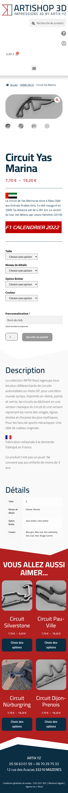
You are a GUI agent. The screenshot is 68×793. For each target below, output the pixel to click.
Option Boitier (14, 278)
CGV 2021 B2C (40, 783)
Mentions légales (56, 783)
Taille (8, 251)
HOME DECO (27, 85)
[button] (34, 68)
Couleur (10, 292)
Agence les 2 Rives (34, 786)
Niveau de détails (16, 265)
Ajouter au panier (37, 337)
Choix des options (17, 645)
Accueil (13, 85)
